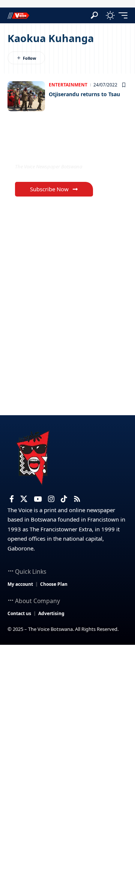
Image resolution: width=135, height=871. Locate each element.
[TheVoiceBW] (18, 15)
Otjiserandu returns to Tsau (84, 94)
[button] (94, 15)
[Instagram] (51, 499)
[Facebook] (12, 499)
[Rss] (77, 499)
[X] (23, 499)
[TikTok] (64, 499)
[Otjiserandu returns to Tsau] (26, 96)
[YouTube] (38, 499)
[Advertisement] (67, 716)
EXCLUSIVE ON (46, 151)
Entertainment (68, 85)
